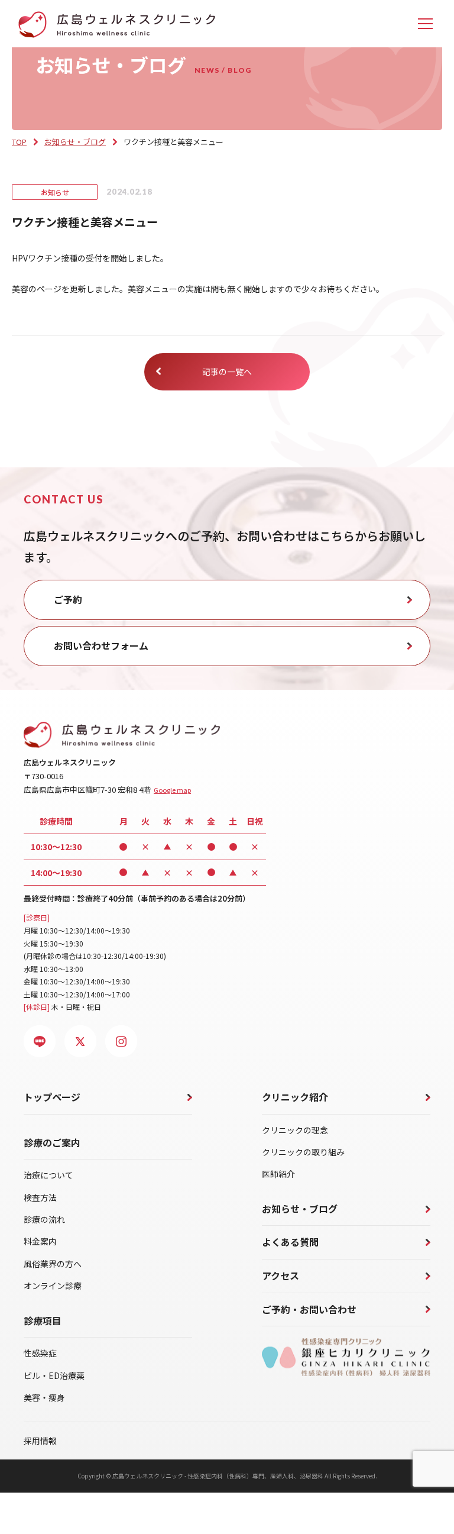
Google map (172, 790)
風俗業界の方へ (53, 1264)
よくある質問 (290, 1242)
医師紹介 (278, 1174)
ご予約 (68, 599)
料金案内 (40, 1241)
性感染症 (40, 1353)
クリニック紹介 (295, 1097)
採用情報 (40, 1440)
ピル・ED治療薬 (54, 1375)
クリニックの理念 (295, 1130)
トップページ (52, 1097)
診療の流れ (44, 1219)
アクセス (280, 1275)
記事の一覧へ (227, 371)
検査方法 (40, 1197)
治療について (48, 1175)
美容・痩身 (44, 1397)
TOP (19, 141)
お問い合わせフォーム (101, 645)
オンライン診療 (53, 1285)
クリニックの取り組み (303, 1152)
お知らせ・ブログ (75, 141)
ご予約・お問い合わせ (309, 1309)
